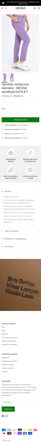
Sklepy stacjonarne (9, 341)
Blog (3, 330)
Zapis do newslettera (9, 344)
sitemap (5, 371)
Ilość (3, 108)
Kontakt (4, 334)
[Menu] (2, 8)
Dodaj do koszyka (20, 120)
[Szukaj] (7, 8)
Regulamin (6, 358)
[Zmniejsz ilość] (4, 113)
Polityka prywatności (9, 361)
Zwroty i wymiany (8, 368)
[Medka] (21, 8)
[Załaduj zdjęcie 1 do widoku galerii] (20, 43)
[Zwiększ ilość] (16, 113)
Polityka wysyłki (8, 364)
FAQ (3, 327)
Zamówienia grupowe (10, 337)
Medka (9, 441)
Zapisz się (8, 409)
